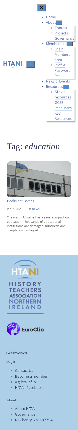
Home (51, 17)
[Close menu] (41, 7)
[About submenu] (59, 22)
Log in (11, 361)
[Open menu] (30, 64)
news (36, 209)
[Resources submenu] (66, 87)
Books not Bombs (20, 201)
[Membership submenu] (70, 44)
